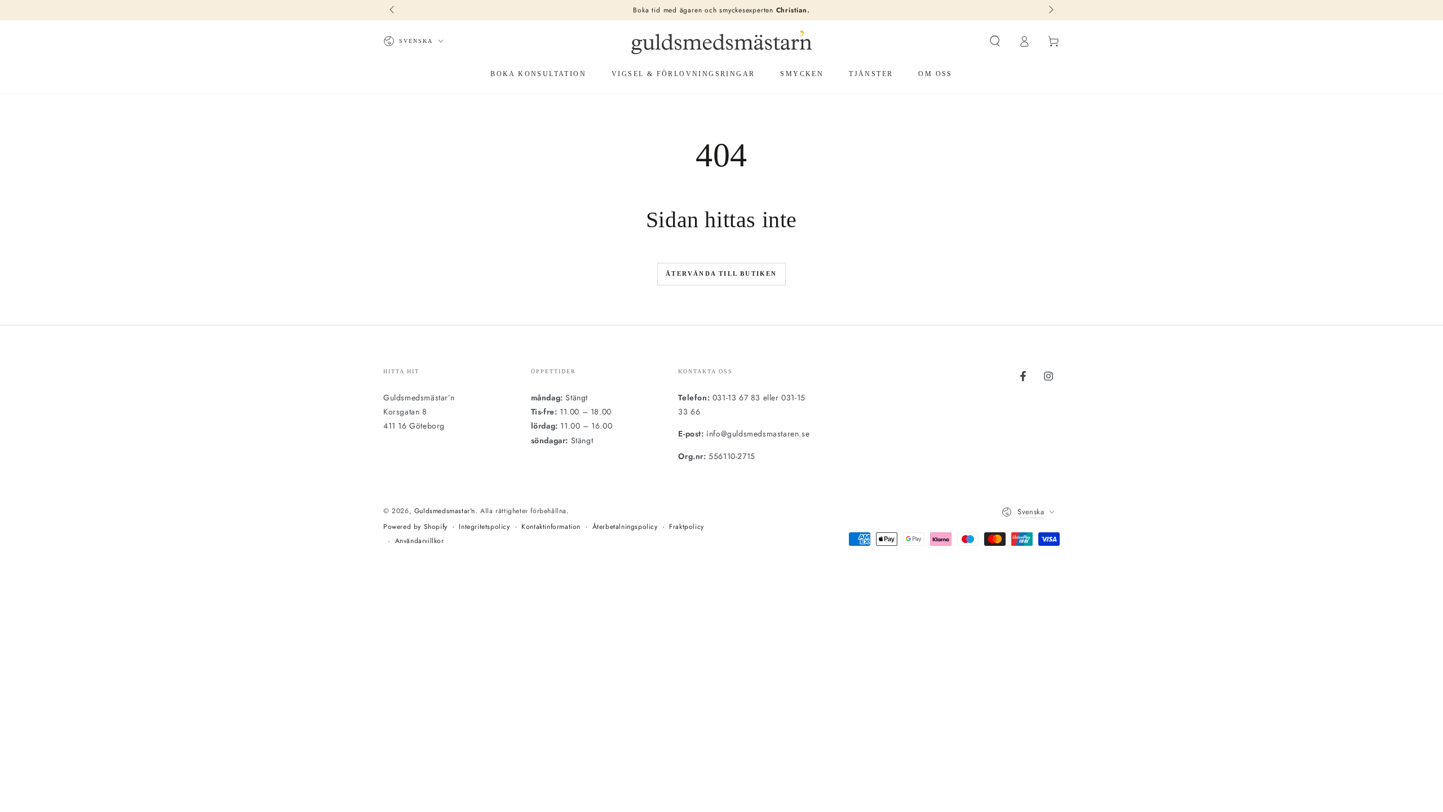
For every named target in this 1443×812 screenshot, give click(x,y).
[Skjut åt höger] (1050, 10)
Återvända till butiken (721, 273)
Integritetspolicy (484, 527)
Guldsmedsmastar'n (444, 511)
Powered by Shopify (415, 527)
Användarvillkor (419, 541)
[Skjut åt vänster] (392, 10)
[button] (995, 41)
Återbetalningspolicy (625, 527)
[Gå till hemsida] (721, 41)
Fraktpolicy (686, 527)
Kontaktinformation (551, 527)
